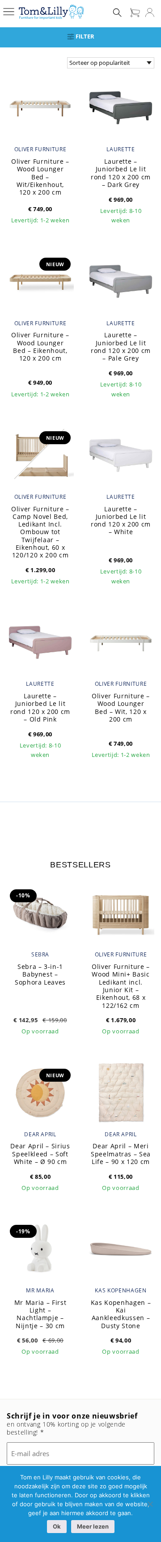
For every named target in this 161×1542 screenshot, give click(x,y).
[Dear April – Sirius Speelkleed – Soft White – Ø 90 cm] (40, 1092)
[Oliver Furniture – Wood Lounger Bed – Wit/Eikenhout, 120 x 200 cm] (40, 107)
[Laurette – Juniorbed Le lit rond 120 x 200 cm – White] (120, 454)
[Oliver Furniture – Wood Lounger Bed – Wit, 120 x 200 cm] (120, 642)
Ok (57, 1526)
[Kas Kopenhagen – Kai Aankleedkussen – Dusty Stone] (120, 1248)
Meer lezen (93, 1526)
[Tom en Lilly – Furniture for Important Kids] (51, 12)
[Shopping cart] (135, 12)
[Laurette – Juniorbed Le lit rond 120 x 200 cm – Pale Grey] (120, 281)
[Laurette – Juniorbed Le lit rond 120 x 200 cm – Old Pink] (40, 642)
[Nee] (149, 1504)
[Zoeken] (117, 12)
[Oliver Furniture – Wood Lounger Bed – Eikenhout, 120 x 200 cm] (40, 281)
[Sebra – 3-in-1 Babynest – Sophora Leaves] (40, 913)
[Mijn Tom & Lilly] (150, 12)
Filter (84, 36)
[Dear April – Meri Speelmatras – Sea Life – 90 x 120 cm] (120, 1092)
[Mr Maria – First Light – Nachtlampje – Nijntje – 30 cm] (40, 1248)
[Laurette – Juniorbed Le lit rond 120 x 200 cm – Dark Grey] (120, 107)
